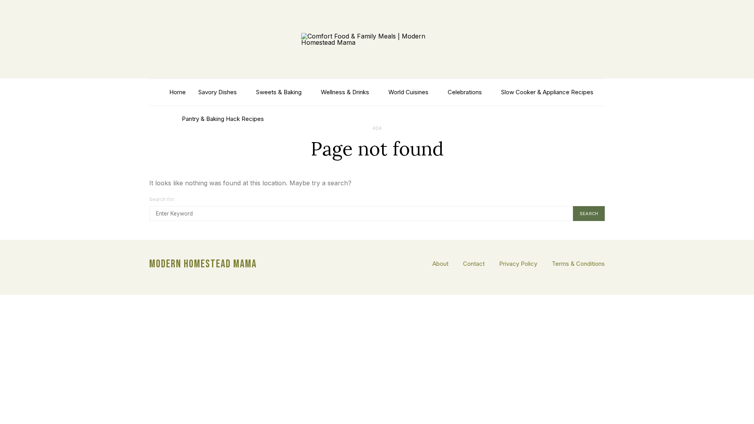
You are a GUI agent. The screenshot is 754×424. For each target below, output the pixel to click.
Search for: (162, 199)
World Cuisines (408, 92)
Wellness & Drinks (345, 92)
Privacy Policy (518, 263)
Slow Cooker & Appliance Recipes (547, 92)
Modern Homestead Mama (203, 264)
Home (177, 92)
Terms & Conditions (578, 263)
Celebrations (465, 92)
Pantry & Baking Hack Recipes (223, 118)
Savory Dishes (217, 92)
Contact (474, 263)
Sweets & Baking (279, 92)
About (440, 263)
